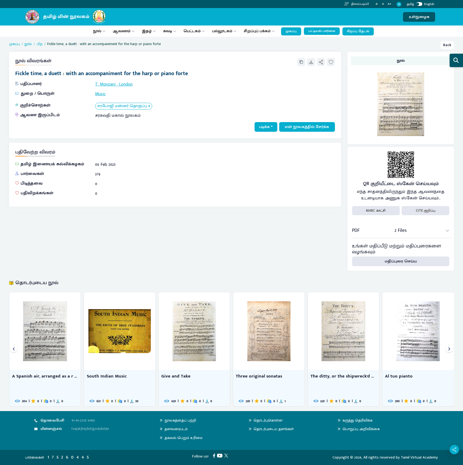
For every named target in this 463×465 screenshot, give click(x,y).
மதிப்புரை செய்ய (401, 261)
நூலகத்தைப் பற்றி (180, 420)
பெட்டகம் (192, 31)
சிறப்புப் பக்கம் (257, 31)
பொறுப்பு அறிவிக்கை (361, 429)
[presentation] (13, 349)
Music (100, 94)
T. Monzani (105, 84)
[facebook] (215, 455)
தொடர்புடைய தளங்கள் (273, 429)
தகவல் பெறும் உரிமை (184, 438)
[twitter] (227, 455)
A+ (389, 4)
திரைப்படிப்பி (359, 4)
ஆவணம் (122, 31)
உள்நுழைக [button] (419, 16)
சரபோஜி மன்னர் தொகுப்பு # (123, 106)
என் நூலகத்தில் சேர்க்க (307, 126)
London (126, 84)
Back (447, 45)
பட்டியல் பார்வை (321, 31)
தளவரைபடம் (176, 429)
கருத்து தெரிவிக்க (357, 420)
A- (377, 4)
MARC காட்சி (376, 211)
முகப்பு (291, 31)
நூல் (97, 31)
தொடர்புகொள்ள (267, 420)
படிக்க (264, 126)
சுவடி (167, 31)
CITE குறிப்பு (425, 211)
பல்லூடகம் (222, 31)
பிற (40, 44)
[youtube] (220, 455)
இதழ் (147, 31)
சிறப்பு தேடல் (358, 31)
